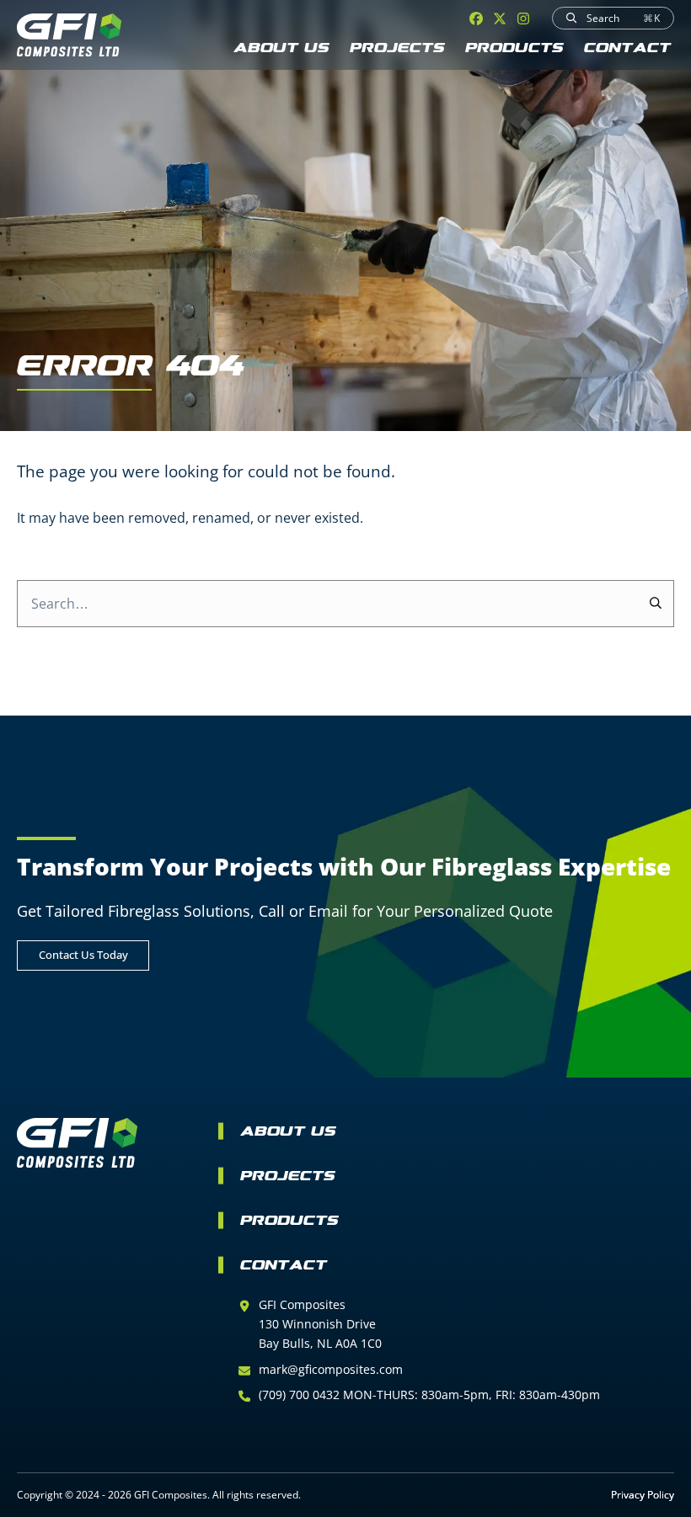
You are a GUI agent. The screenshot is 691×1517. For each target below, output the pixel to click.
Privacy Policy (642, 1495)
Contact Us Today (83, 954)
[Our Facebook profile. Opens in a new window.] (476, 18)
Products (514, 49)
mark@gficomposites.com (331, 1369)
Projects (397, 49)
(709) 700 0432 (301, 1395)
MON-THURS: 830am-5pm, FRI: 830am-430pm (471, 1395)
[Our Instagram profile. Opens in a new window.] (523, 18)
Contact (627, 49)
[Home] (69, 34)
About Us (281, 49)
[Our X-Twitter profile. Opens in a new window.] (499, 18)
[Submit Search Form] (656, 603)
